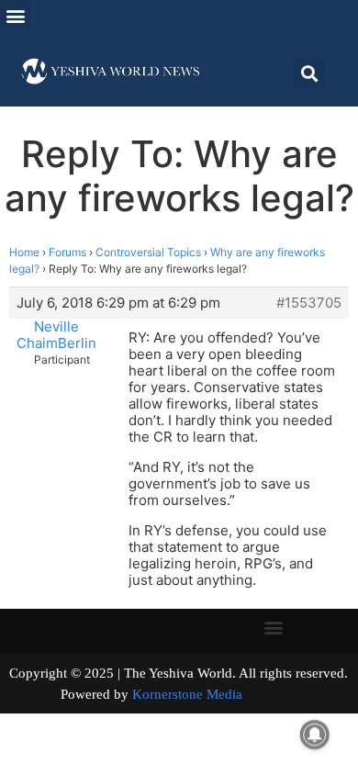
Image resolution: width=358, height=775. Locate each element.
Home (24, 252)
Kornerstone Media (187, 694)
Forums (67, 252)
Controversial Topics (148, 252)
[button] (15, 15)
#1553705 (308, 303)
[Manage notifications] (315, 734)
